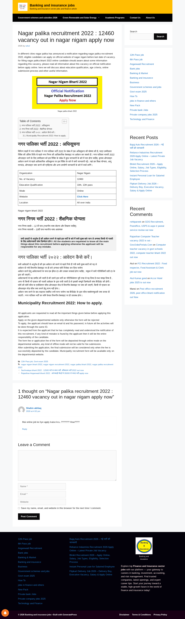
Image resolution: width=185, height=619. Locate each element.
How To (133, 96)
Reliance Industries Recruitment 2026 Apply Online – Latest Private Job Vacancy (147, 156)
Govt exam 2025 (41, 361)
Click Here (82, 196)
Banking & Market (139, 73)
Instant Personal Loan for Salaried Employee (92, 566)
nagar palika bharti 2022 (80, 364)
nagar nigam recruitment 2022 (56, 364)
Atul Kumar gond (138, 278)
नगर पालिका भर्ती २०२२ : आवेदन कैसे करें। (38, 132)
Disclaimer (124, 614)
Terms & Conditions (141, 614)
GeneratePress (70, 614)
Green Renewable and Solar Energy (79, 17)
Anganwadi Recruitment (142, 64)
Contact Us (135, 17)
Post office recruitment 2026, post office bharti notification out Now (147, 293)
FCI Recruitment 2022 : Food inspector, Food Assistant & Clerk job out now (148, 267)
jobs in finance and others (143, 101)
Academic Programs (114, 17)
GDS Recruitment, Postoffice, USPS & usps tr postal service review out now (147, 226)
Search (133, 31)
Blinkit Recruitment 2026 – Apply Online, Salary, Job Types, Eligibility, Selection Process (148, 167)
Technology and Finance (142, 119)
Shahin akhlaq (33, 408)
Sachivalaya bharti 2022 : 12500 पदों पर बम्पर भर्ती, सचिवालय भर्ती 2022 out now (52, 370)
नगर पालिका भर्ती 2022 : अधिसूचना (36, 125)
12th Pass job (27, 361)
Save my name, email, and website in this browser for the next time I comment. (61, 508)
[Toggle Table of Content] (63, 121)
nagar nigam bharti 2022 (31, 364)
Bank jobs (135, 68)
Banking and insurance (141, 78)
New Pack (135, 105)
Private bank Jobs (139, 110)
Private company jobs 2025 (143, 114)
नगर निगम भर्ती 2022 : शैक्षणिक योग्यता (37, 129)
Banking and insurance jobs (52, 5)
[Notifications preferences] (5, 613)
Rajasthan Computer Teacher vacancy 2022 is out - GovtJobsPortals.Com (144, 240)
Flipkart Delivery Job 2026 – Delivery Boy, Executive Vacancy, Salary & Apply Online (147, 187)
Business (134, 82)
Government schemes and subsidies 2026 (37, 17)
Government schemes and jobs (145, 87)
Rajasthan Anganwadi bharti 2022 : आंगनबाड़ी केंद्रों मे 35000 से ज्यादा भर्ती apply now (54, 373)
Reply (24, 429)
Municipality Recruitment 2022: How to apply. (46, 136)
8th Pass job (136, 59)
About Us (150, 17)
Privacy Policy (160, 614)
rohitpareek (135, 222)
